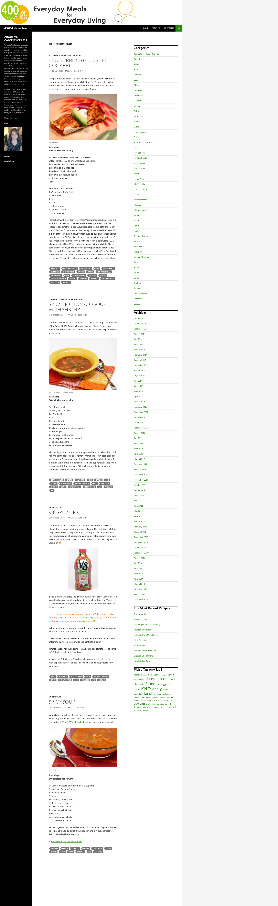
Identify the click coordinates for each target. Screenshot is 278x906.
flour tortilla (104, 272)
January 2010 (140, 594)
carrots (75, 848)
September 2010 (141, 552)
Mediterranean (140, 199)
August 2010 (139, 558)
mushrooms (66, 483)
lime (67, 275)
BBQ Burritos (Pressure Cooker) (78, 62)
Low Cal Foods (140, 189)
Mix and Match (140, 210)
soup (63, 487)
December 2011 (141, 474)
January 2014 (140, 360)
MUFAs (137, 215)
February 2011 (140, 526)
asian (145, 675)
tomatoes (155, 707)
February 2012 (140, 464)
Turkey (137, 288)
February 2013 (140, 407)
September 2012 (141, 427)
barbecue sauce (70, 268)
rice (95, 483)
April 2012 (138, 453)
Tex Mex (137, 283)
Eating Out (138, 116)
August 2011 (139, 495)
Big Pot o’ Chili (140, 619)
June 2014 (138, 344)
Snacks (137, 267)
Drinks (137, 111)
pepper (143, 700)
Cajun (136, 80)
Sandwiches (139, 246)
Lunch (56, 299)
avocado (55, 268)
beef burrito (108, 268)
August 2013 (139, 375)
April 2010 (138, 579)
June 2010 (138, 568)
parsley (169, 697)
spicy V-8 (83, 279)
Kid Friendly (66, 55)
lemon (166, 689)
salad (158, 700)
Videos (137, 304)
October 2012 (140, 422)
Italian (136, 173)
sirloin (73, 279)
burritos (55, 272)
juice (88, 676)
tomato (94, 279)
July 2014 (138, 339)
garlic (98, 480)
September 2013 (141, 370)
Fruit (136, 147)
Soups (80, 299)
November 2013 (141, 365)
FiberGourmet (140, 132)
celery (86, 848)
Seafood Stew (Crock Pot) (145, 650)
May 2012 (138, 448)
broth (69, 480)
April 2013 (138, 396)
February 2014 (140, 355)
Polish (136, 225)
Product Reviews (68, 299)
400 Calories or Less (15, 28)
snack (148, 704)
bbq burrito (86, 268)
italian (137, 689)
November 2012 (141, 417)
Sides (136, 262)
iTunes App (139, 179)
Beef (51, 55)
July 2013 (138, 381)
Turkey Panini (140, 645)
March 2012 (139, 459)
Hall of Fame (139, 153)
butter (136, 679)
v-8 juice (66, 282)
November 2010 (141, 542)
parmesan (146, 697)
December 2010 (141, 537)
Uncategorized (140, 293)
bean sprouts (57, 480)
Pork (136, 231)
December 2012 (141, 412)
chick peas (97, 848)
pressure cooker (58, 279)
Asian (136, 64)
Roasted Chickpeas (142, 629)
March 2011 (139, 521)
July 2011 (138, 500)
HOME (145, 28)
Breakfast (138, 74)
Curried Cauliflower (143, 661)
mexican (92, 275)
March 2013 (139, 401)
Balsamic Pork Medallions (145, 635)
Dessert (137, 100)
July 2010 (138, 563)
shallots (105, 483)
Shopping (138, 251)
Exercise (137, 126)
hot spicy (63, 676)
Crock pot (138, 95)
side (136, 703)
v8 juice (102, 680)
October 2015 (140, 318)
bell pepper (163, 675)
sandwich (167, 700)
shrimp (54, 487)
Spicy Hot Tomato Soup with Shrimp (77, 306)
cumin (81, 272)
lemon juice (138, 694)
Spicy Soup (62, 702)
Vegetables (138, 298)
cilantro (80, 480)
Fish (51, 299)
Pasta (136, 220)
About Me (156, 28)
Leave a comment (75, 71)
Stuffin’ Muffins (140, 614)
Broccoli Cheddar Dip (143, 656)
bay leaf (54, 848)
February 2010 (140, 589)
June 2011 (138, 506)
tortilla (55, 282)
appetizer (138, 674)
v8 (52, 490)
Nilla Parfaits (140, 640)
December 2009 (141, 599)
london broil (79, 275)
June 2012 (138, 443)
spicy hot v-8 (75, 487)
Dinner (56, 55)
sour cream (160, 704)
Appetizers (138, 59)
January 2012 (140, 469)
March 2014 (139, 349)
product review (82, 483)
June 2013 (138, 386)
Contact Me (169, 28)
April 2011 (138, 516)
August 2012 (139, 433)
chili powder (68, 272)
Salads (136, 241)
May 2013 (138, 391)
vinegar (145, 710)
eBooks (137, 121)
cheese (151, 678)
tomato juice (108, 279)
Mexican (77, 55)
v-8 (100, 487)
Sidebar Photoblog (142, 257)
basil (150, 674)
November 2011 (141, 480)
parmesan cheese (158, 697)
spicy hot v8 (89, 487)
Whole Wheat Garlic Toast (75, 721)
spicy (53, 680)
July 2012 (138, 438)
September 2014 (141, 328)
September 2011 (141, 490)
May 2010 (138, 573)
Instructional (139, 163)
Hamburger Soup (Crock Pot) (147, 624)
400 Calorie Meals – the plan (146, 54)
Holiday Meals (140, 158)
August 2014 (139, 334)
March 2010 (139, 584)
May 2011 (138, 511)
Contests (138, 90)
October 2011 (140, 485)
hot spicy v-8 (76, 676)
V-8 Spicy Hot (64, 512)
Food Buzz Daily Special (144, 142)
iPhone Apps (139, 168)
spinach (168, 704)
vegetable (172, 706)
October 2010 (140, 547)
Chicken (137, 85)
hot (53, 676)
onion (103, 275)
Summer (137, 278)
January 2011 (140, 532)
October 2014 (140, 323)
